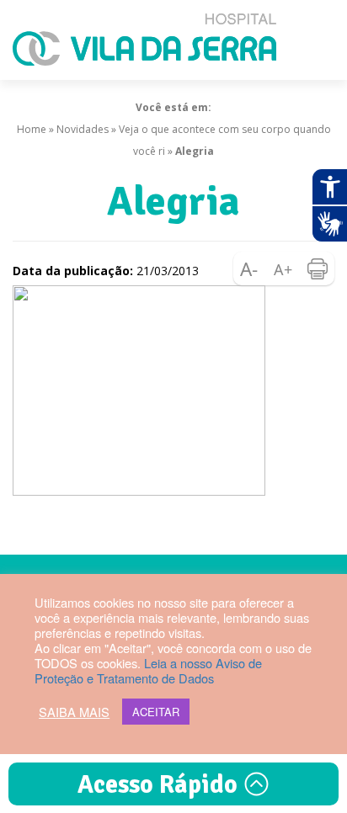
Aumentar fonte (284, 268)
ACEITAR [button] (155, 712)
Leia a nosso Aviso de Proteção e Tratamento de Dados (148, 670)
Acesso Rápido (160, 784)
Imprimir (317, 268)
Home (31, 129)
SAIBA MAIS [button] (74, 712)
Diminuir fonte (250, 268)
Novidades (82, 129)
